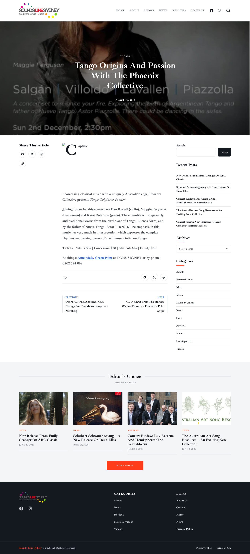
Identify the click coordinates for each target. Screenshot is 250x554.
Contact (197, 10)
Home (120, 10)
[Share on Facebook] (22, 154)
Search (180, 145)
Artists (180, 271)
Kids (179, 287)
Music (179, 295)
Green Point (103, 258)
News (163, 10)
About (134, 10)
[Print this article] (41, 154)
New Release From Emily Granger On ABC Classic (38, 438)
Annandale (85, 258)
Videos (180, 348)
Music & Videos (185, 302)
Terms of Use (223, 547)
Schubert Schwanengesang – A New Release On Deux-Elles (96, 438)
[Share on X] (32, 154)
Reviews (179, 10)
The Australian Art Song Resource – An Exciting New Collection (204, 440)
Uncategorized (184, 341)
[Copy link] (22, 163)
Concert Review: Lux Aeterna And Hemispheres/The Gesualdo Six (151, 440)
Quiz (179, 318)
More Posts (125, 465)
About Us (182, 500)
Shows (149, 10)
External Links (184, 279)
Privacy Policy (184, 529)
